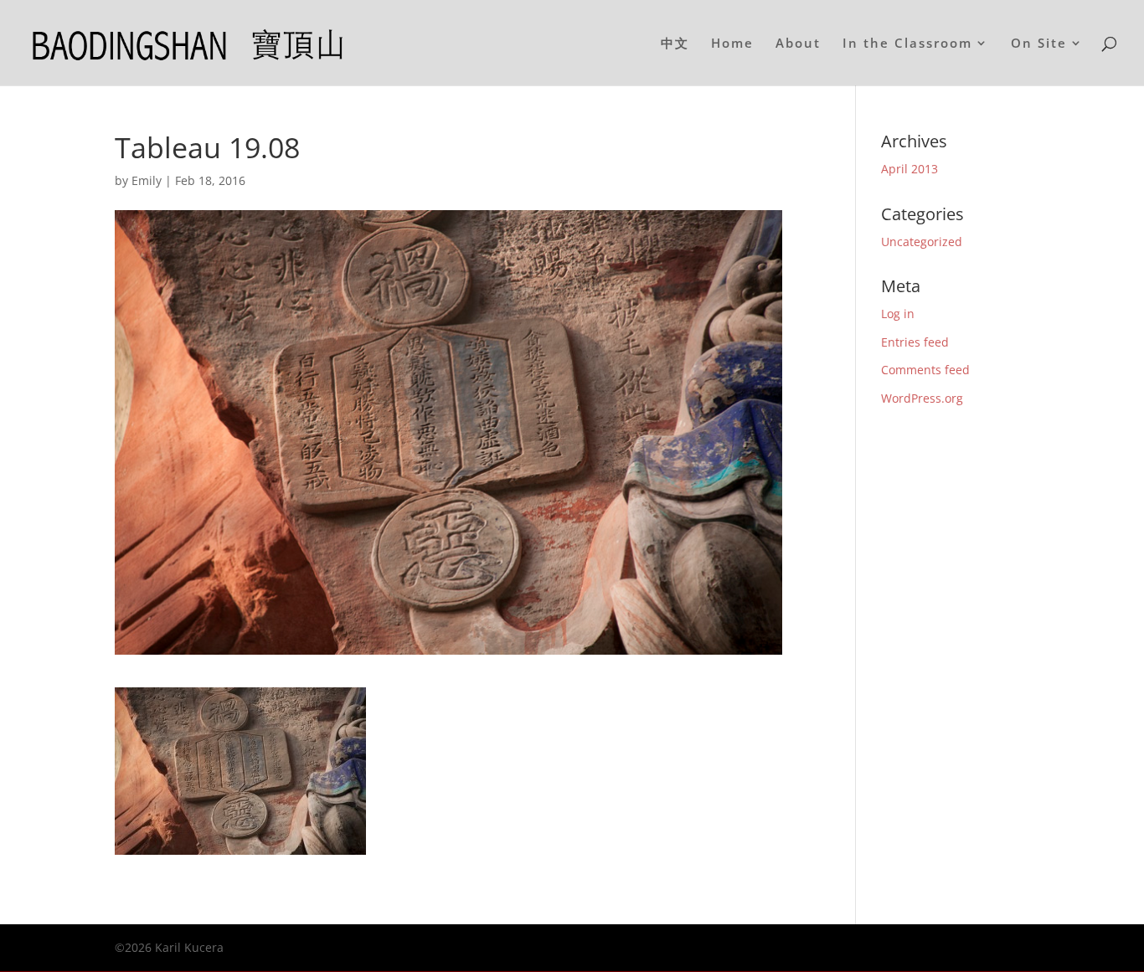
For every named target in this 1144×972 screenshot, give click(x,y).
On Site (1039, 44)
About (798, 44)
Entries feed (915, 342)
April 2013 (909, 169)
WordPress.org (922, 398)
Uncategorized (921, 241)
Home (732, 44)
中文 (675, 44)
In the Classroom (907, 44)
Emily (146, 180)
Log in (898, 313)
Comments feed (925, 370)
